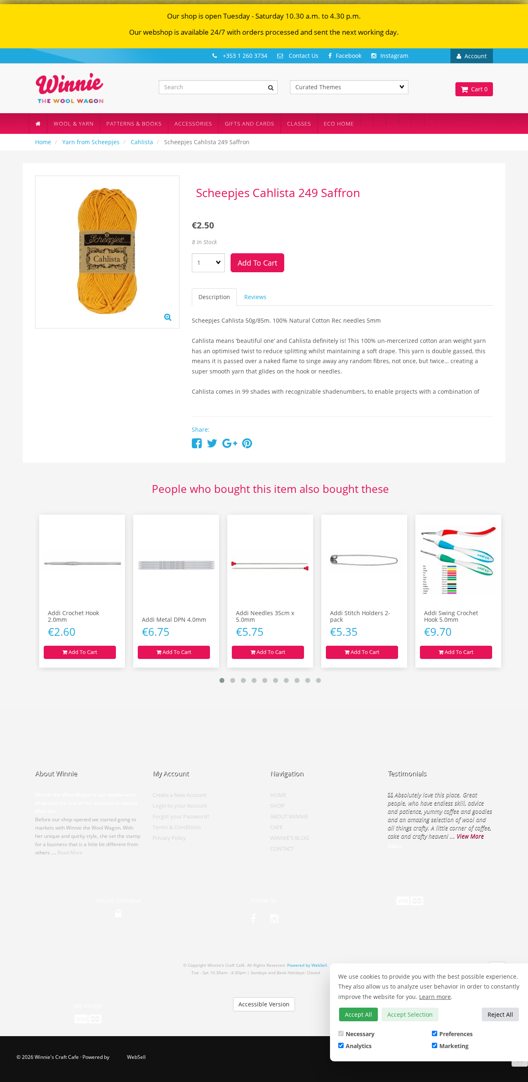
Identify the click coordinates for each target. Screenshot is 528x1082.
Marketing (454, 1046)
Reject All (500, 1014)
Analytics (359, 1046)
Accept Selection (410, 1014)
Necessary (360, 1034)
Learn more (435, 997)
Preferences (456, 1034)
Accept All (358, 1014)
